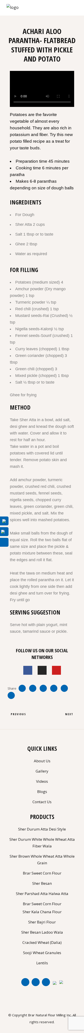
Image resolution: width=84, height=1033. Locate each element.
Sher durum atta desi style (42, 829)
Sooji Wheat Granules (42, 952)
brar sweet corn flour (42, 873)
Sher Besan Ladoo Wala (42, 932)
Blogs (42, 791)
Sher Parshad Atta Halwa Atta (42, 893)
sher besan (42, 883)
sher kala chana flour (42, 911)
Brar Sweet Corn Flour (42, 903)
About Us (42, 760)
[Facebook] (27, 670)
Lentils (42, 962)
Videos (42, 781)
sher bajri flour (42, 922)
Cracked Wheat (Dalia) (42, 942)
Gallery (42, 771)
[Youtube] (56, 670)
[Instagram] (42, 670)
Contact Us (42, 801)
